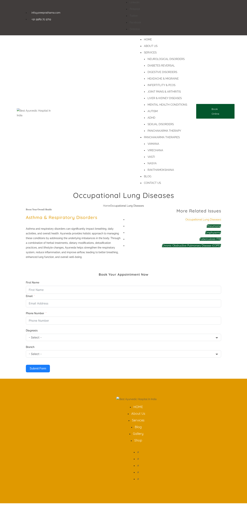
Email (29, 296)
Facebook (135, 22)
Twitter (134, 15)
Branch (30, 347)
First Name (32, 282)
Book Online (215, 111)
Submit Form (38, 368)
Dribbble (135, 29)
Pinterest (135, 9)
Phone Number (35, 313)
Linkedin (134, 2)
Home (106, 205)
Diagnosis (32, 330)
